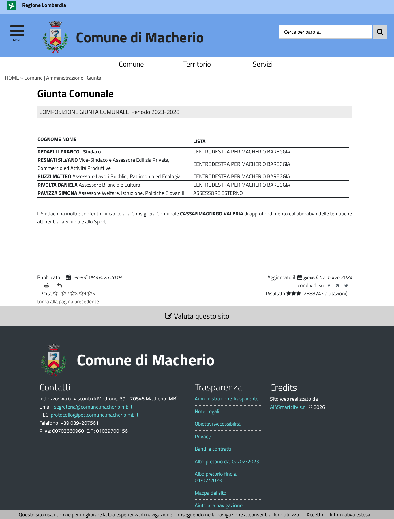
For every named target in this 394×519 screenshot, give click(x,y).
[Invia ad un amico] (61, 285)
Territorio (197, 63)
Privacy (203, 436)
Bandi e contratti (213, 449)
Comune (131, 63)
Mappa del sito (210, 493)
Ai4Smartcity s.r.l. (289, 407)
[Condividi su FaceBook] (329, 286)
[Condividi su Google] (337, 286)
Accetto (315, 514)
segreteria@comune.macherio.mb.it (93, 407)
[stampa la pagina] (48, 285)
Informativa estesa (350, 514)
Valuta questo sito (200, 315)
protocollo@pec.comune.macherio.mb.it (94, 415)
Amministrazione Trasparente (226, 399)
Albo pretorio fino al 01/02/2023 (216, 477)
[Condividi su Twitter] (346, 286)
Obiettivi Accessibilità (218, 424)
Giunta (94, 78)
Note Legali (207, 411)
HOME (12, 78)
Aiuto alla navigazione (219, 505)
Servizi (263, 63)
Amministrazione (64, 78)
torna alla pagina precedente (68, 301)
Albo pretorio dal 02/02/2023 (227, 461)
